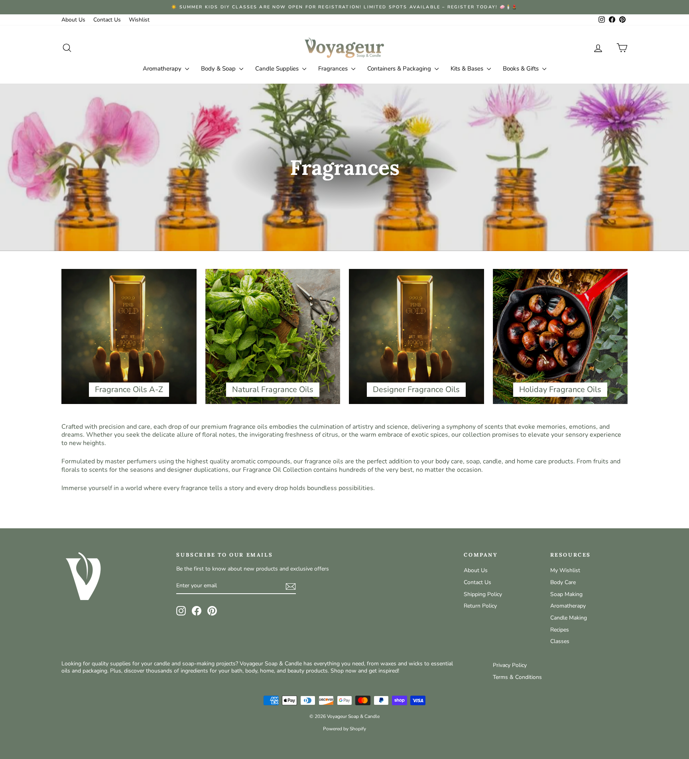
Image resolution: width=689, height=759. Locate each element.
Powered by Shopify (344, 729)
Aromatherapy (163, 69)
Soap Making (566, 594)
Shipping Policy (483, 594)
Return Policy (480, 606)
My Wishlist (565, 570)
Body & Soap (219, 69)
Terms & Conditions (517, 677)
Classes (559, 641)
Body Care (563, 582)
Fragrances (333, 69)
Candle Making (568, 618)
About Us (73, 20)
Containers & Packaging (400, 69)
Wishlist (139, 20)
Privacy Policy (510, 665)
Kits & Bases (468, 69)
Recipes (559, 629)
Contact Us (107, 20)
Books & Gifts (521, 69)
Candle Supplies (277, 69)
